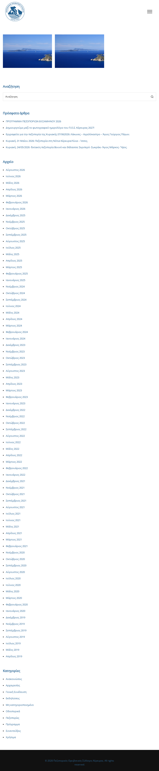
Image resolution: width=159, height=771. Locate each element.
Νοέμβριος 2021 (15, 487)
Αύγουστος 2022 (15, 436)
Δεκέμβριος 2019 (15, 617)
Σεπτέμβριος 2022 (16, 429)
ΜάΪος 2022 (12, 448)
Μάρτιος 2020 (14, 598)
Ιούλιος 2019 (13, 643)
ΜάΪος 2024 (12, 312)
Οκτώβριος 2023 (15, 358)
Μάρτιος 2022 (14, 461)
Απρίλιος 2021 (14, 533)
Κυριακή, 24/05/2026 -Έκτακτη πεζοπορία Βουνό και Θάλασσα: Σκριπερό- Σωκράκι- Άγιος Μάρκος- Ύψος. (66, 147)
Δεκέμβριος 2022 (15, 410)
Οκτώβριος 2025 (15, 228)
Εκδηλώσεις (13, 698)
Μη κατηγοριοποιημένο (20, 705)
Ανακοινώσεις (20, 60)
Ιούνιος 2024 (13, 306)
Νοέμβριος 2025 (15, 221)
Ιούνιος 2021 (13, 520)
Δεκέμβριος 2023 (15, 345)
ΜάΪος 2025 (12, 254)
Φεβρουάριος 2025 (17, 273)
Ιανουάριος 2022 (15, 474)
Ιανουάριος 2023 (15, 403)
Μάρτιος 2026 (14, 195)
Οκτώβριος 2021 (15, 494)
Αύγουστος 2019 (15, 637)
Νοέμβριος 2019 (15, 624)
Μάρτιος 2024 (14, 325)
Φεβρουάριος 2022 (17, 468)
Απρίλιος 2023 (14, 384)
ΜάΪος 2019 (12, 649)
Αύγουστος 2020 (15, 572)
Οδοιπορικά (13, 711)
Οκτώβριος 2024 (15, 293)
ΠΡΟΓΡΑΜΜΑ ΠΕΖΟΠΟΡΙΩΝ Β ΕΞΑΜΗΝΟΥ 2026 (33, 121)
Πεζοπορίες (35, 60)
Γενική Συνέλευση (16, 692)
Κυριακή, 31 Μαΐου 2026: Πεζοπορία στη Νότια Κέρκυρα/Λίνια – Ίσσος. (47, 141)
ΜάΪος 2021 (12, 526)
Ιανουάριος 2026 (15, 208)
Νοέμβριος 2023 (15, 351)
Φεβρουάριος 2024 (17, 332)
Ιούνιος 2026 (13, 176)
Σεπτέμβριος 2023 (16, 364)
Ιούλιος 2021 (13, 513)
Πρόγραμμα (13, 724)
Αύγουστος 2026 (15, 170)
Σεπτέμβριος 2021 (16, 500)
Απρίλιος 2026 (14, 189)
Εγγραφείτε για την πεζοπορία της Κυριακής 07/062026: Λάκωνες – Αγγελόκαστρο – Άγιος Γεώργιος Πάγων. (68, 134)
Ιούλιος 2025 (13, 247)
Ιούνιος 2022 (13, 442)
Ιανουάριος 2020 (15, 611)
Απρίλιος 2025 (14, 260)
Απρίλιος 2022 (14, 455)
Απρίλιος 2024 (14, 319)
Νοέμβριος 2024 (15, 286)
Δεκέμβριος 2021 (15, 481)
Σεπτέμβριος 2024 (16, 299)
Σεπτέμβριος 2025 (16, 234)
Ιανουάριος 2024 (15, 338)
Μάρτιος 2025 (14, 267)
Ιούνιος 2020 (13, 585)
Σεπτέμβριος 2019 (16, 630)
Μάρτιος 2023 (14, 390)
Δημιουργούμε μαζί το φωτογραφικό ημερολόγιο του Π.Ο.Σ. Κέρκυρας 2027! (50, 127)
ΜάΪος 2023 (12, 377)
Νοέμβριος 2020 (15, 552)
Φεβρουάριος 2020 (17, 604)
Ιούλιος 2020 (13, 578)
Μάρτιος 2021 (14, 539)
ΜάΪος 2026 (12, 183)
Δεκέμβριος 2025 (15, 215)
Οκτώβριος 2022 (15, 423)
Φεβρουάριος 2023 (17, 397)
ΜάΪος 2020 (12, 591)
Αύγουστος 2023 (15, 371)
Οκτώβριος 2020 (15, 559)
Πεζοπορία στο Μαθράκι (79, 52)
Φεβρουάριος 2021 (17, 546)
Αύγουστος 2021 (15, 507)
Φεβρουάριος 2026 (17, 202)
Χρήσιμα (11, 737)
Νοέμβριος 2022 (15, 416)
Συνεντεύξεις (13, 731)
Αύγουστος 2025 (15, 241)
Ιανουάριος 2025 (15, 280)
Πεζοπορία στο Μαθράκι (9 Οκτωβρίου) (27, 52)
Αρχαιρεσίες (13, 685)
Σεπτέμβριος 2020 (16, 565)
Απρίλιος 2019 (14, 656)
